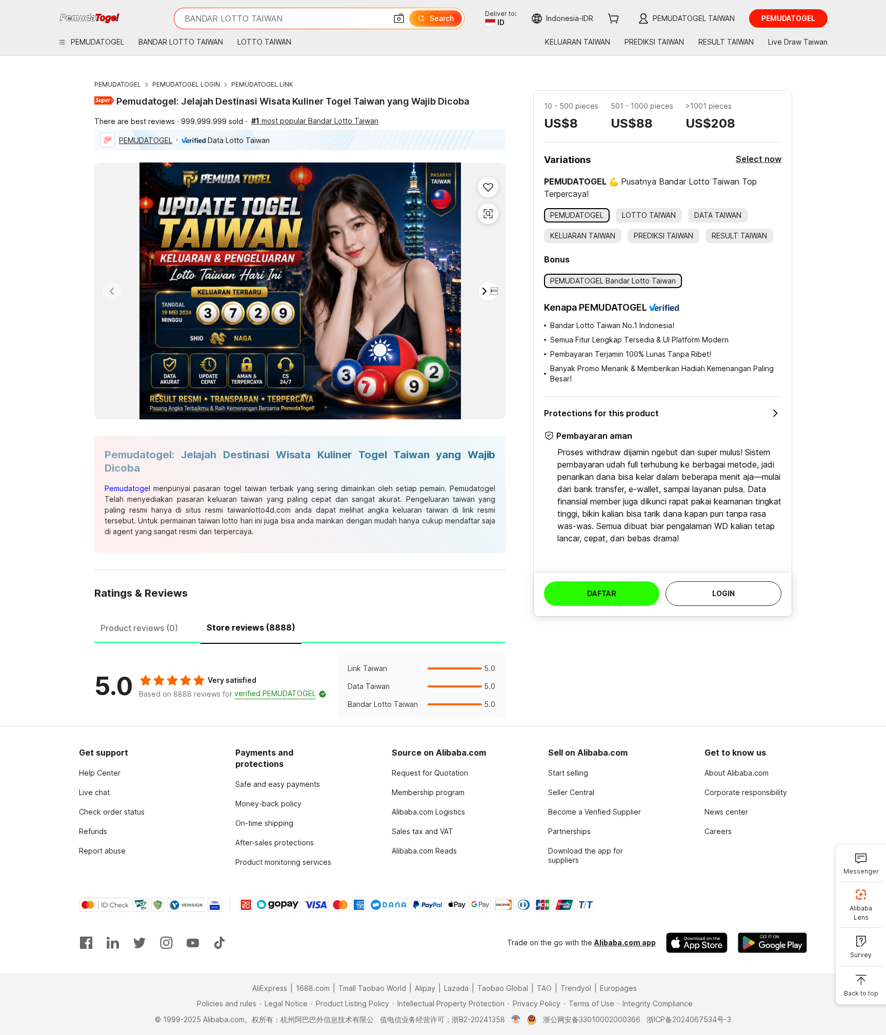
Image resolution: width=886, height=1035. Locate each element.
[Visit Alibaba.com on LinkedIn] (113, 943)
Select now (758, 159)
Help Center (99, 772)
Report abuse (102, 850)
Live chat (94, 792)
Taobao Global (502, 988)
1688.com (313, 988)
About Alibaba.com (736, 772)
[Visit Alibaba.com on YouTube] (193, 943)
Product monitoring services (283, 862)
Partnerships (569, 831)
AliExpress (269, 988)
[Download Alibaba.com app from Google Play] (772, 942)
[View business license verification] (516, 1019)
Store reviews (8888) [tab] (251, 627)
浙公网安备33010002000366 (591, 1019)
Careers (718, 831)
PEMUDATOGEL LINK (262, 84)
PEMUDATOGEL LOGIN (186, 84)
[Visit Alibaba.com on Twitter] (139, 943)
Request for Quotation (430, 772)
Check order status (112, 811)
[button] (399, 18)
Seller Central (571, 792)
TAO (544, 988)
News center (726, 811)
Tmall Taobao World (372, 988)
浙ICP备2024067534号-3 (689, 1019)
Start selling (568, 772)
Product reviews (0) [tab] (139, 628)
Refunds (93, 831)
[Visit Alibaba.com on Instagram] (166, 943)
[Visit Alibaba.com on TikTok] (219, 943)
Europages (618, 988)
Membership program (428, 792)
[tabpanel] (300, 686)
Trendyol (575, 988)
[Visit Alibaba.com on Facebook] (86, 943)
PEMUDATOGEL (117, 84)
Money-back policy (268, 803)
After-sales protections (274, 842)
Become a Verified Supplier (594, 811)
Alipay (425, 988)
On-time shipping (264, 823)
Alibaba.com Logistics (428, 811)
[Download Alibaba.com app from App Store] (697, 942)
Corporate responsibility (745, 792)
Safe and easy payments (277, 784)
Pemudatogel (127, 488)
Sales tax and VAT (422, 831)
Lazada (456, 988)
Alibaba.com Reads (424, 850)
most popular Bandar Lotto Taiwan (314, 120)
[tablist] (300, 626)
